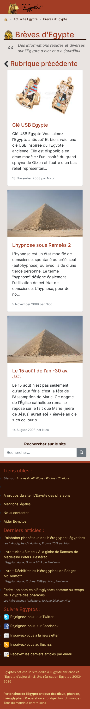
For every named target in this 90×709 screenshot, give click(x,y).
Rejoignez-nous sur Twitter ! (32, 617)
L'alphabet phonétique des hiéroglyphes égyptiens (44, 538)
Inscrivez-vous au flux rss (30, 644)
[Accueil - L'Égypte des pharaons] (25, 7)
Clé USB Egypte (30, 125)
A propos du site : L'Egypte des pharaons (37, 495)
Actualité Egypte (25, 19)
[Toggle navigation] (76, 7)
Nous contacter (16, 513)
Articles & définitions (30, 478)
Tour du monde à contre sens (25, 703)
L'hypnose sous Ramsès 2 (41, 245)
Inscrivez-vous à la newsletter (34, 635)
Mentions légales (17, 504)
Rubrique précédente (44, 63)
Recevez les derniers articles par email (40, 654)
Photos (50, 478)
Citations (64, 478)
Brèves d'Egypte (55, 19)
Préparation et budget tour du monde (52, 698)
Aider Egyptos (15, 521)
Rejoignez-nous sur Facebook (34, 626)
